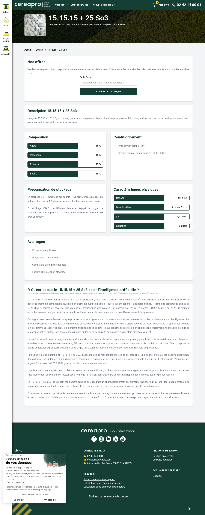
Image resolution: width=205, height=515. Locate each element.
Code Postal (86, 77)
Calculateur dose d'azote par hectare (103, 483)
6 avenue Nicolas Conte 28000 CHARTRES (109, 463)
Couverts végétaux (162, 459)
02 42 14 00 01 (95, 456)
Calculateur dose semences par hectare (104, 486)
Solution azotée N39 (163, 456)
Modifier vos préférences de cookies (108, 496)
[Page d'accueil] (31, 4)
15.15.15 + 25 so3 (57, 49)
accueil (28, 49)
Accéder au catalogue (108, 91)
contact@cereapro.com (99, 459)
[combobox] (81, 83)
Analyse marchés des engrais (99, 479)
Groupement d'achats (104, 5)
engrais (40, 49)
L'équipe (157, 475)
